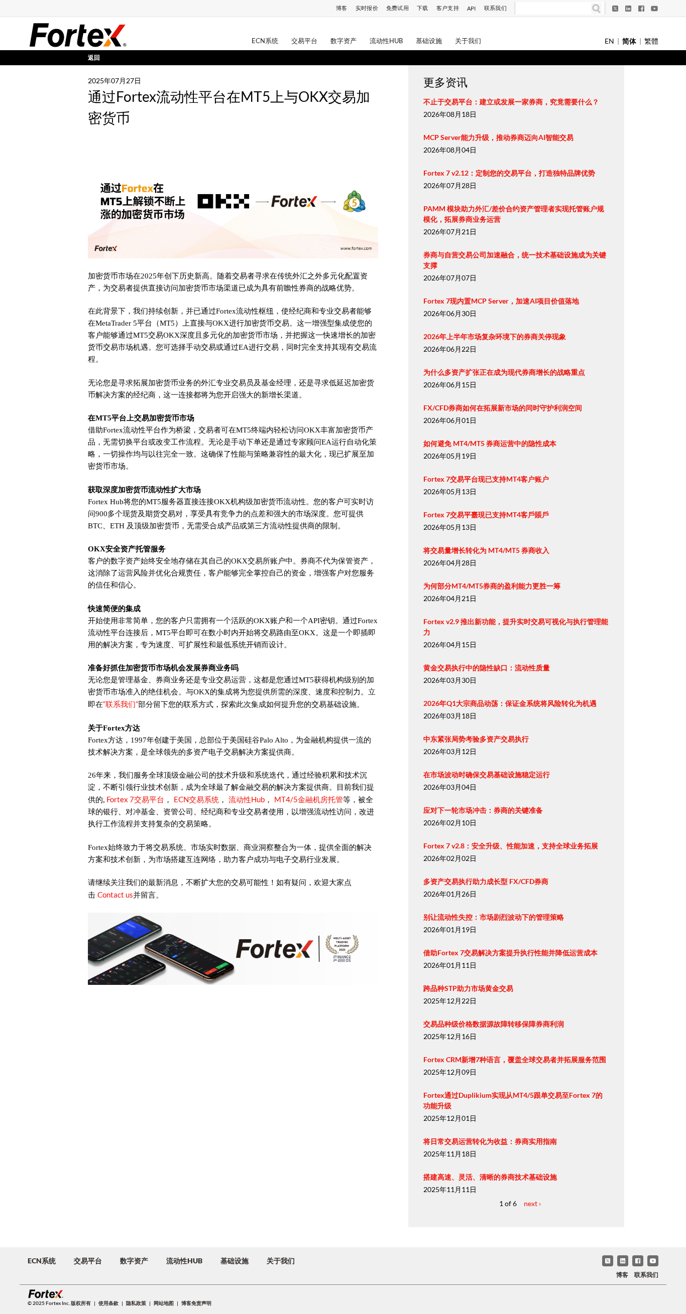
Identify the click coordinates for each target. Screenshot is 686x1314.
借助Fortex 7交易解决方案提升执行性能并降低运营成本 (510, 952)
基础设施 (429, 41)
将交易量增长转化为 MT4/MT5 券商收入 (486, 550)
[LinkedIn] (628, 9)
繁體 (651, 41)
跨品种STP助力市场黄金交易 (468, 988)
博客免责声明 (196, 1303)
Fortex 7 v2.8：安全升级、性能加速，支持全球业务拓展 (510, 845)
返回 (94, 57)
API (471, 8)
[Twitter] (615, 9)
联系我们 (495, 8)
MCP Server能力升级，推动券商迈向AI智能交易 (498, 137)
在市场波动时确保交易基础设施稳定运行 (486, 774)
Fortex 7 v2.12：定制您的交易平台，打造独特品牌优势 (509, 173)
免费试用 (397, 8)
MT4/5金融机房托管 (308, 799)
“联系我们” (120, 703)
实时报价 (367, 8)
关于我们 (468, 41)
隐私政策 (136, 1303)
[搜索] (596, 8)
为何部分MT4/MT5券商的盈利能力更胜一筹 (491, 585)
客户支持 (447, 8)
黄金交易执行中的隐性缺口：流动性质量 (486, 667)
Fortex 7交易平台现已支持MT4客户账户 (486, 479)
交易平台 (304, 41)
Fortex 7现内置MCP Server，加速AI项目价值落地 (501, 301)
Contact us (115, 894)
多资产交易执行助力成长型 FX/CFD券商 (485, 881)
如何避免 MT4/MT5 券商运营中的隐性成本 (489, 443)
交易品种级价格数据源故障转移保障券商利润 (493, 1023)
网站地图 (164, 1303)
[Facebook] (641, 9)
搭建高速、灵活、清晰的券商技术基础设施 (490, 1177)
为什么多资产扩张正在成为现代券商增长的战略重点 (504, 372)
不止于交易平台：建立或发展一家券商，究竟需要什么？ (511, 101)
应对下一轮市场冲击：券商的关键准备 (483, 810)
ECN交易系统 (196, 799)
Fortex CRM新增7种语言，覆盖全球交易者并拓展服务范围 (514, 1059)
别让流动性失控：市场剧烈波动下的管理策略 (493, 917)
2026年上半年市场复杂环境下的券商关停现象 (494, 336)
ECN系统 (265, 41)
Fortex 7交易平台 (134, 799)
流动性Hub (386, 41)
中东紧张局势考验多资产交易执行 (476, 739)
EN (609, 41)
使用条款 (108, 1303)
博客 (342, 8)
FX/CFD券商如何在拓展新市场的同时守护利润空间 (502, 407)
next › (532, 1203)
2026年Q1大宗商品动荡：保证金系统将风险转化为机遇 (510, 703)
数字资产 (343, 41)
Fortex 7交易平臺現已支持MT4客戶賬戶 (486, 514)
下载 (422, 8)
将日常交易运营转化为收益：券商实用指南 (490, 1141)
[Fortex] (78, 34)
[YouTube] (654, 9)
